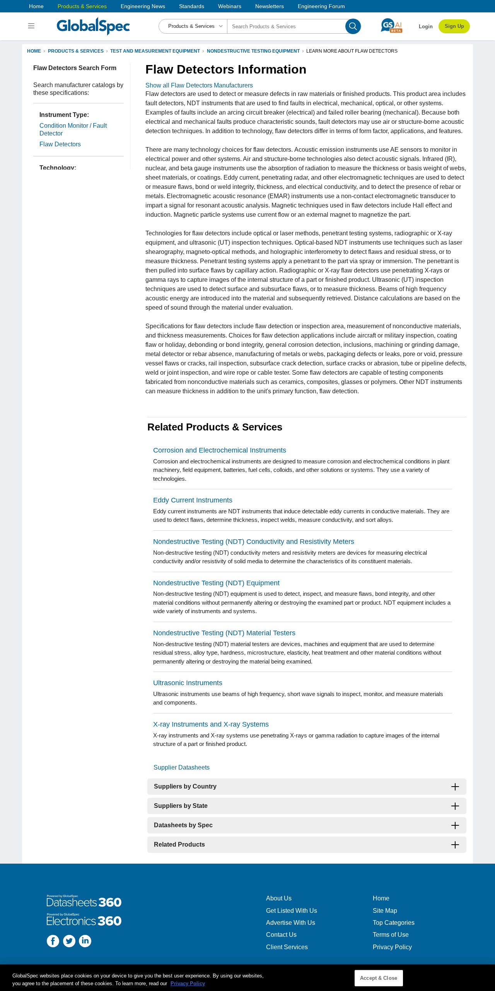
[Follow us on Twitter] (69, 942)
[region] (247, 977)
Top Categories (394, 922)
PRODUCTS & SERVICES (76, 51)
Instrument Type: (64, 114)
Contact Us (281, 934)
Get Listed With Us (291, 910)
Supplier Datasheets (182, 767)
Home (36, 6)
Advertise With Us (290, 922)
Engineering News (143, 6)
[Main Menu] (32, 26)
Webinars (229, 6)
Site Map (385, 910)
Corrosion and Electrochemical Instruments (219, 450)
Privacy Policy (392, 947)
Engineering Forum (321, 6)
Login (426, 26)
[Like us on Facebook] (53, 942)
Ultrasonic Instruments (187, 683)
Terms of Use (391, 934)
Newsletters (269, 6)
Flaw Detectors (60, 144)
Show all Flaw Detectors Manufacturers (199, 85)
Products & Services (82, 6)
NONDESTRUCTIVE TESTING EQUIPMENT (253, 51)
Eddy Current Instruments (192, 500)
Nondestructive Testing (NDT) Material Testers (224, 633)
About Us (279, 898)
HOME (34, 51)
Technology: (57, 168)
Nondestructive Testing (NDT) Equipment (216, 583)
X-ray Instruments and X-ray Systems (211, 724)
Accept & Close (378, 978)
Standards (191, 6)
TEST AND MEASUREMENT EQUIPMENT (155, 51)
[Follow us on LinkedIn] (85, 942)
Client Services (287, 947)
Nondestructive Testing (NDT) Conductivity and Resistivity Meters (253, 541)
